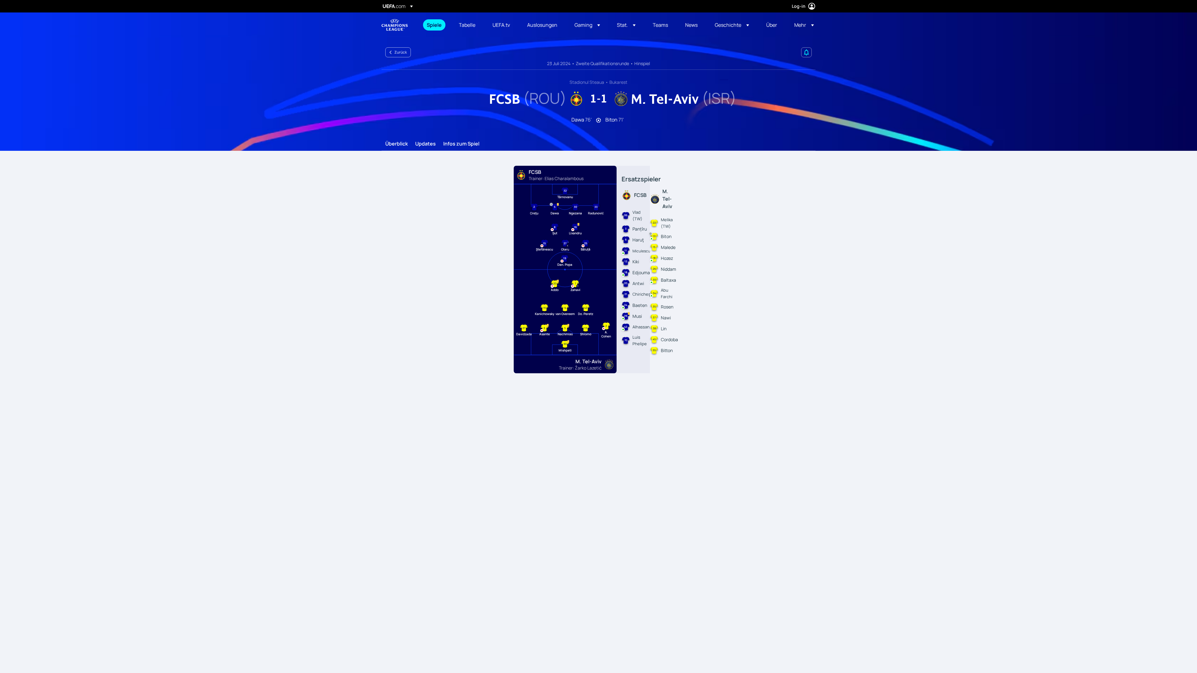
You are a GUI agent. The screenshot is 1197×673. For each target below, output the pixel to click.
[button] (587, 25)
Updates (425, 144)
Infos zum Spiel (461, 144)
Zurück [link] (400, 52)
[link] (434, 25)
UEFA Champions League (395, 25)
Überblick (396, 144)
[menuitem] (435, 25)
